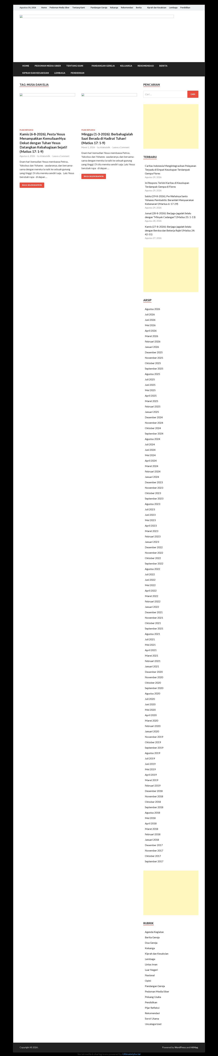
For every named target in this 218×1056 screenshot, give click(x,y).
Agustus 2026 (152, 308)
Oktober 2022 (153, 558)
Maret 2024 (151, 465)
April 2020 (151, 715)
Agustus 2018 (152, 812)
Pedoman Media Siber (59, 8)
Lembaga (173, 8)
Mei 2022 (150, 585)
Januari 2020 (152, 731)
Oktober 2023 (153, 493)
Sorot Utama (152, 1018)
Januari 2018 (152, 839)
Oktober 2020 (153, 682)
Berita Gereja (152, 937)
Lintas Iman (151, 964)
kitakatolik (45, 156)
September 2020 (154, 688)
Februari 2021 (152, 660)
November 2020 (154, 677)
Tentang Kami (78, 8)
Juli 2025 (150, 379)
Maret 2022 (151, 595)
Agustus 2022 (152, 568)
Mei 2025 (150, 390)
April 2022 (151, 590)
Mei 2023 (150, 520)
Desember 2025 (154, 352)
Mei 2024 (150, 455)
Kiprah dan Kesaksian (156, 8)
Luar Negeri (151, 969)
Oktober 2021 (153, 623)
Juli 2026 (150, 314)
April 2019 (151, 774)
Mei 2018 (150, 817)
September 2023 (154, 498)
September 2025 (154, 368)
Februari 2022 (152, 601)
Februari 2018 (152, 834)
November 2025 (154, 357)
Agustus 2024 (152, 438)
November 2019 (154, 736)
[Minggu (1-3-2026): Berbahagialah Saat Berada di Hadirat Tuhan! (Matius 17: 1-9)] (109, 111)
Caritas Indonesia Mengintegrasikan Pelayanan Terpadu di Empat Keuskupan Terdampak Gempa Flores (170, 169)
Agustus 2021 (152, 633)
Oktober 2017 (153, 855)
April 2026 (151, 330)
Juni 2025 (150, 384)
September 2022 (154, 563)
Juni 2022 (150, 579)
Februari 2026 (152, 341)
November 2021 (154, 617)
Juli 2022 (150, 574)
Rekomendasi (127, 8)
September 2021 (154, 628)
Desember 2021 (154, 612)
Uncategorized (153, 1023)
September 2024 (154, 433)
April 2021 (151, 650)
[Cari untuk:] (170, 94)
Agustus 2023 (152, 503)
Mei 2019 (150, 769)
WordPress (180, 1047)
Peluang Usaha (153, 996)
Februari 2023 (152, 536)
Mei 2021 (150, 644)
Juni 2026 (150, 319)
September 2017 (154, 861)
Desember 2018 (154, 790)
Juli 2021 (150, 639)
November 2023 (154, 487)
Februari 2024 (152, 471)
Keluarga (114, 8)
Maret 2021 (151, 655)
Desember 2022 (154, 547)
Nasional (150, 975)
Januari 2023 (152, 541)
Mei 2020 (150, 709)
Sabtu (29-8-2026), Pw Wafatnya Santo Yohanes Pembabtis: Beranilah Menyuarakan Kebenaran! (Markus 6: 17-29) (169, 200)
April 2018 (151, 823)
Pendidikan (185, 8)
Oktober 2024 (153, 428)
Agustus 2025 (152, 373)
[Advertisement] (170, 126)
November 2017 (154, 850)
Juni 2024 (150, 449)
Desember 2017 (154, 845)
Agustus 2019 (152, 752)
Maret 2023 (151, 530)
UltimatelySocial (131, 1054)
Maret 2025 (151, 400)
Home (44, 8)
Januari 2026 (152, 346)
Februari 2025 (152, 406)
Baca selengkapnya (32, 185)
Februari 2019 (152, 785)
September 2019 (154, 747)
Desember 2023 (154, 482)
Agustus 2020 (152, 693)
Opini (148, 980)
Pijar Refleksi (26, 130)
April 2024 (151, 460)
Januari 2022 (152, 606)
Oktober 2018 (153, 801)
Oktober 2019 (153, 742)
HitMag (194, 1047)
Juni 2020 (150, 704)
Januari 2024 (152, 476)
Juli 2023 (150, 509)
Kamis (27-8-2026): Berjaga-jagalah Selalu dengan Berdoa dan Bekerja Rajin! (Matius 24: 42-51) (170, 230)
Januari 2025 (152, 411)
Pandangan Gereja (99, 8)
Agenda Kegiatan (154, 931)
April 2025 (151, 395)
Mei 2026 (150, 325)
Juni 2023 (150, 514)
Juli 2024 (150, 444)
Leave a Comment (61, 156)
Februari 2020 (152, 725)
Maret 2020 (151, 720)
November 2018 (154, 796)
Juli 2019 (150, 758)
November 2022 (154, 552)
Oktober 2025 (153, 363)
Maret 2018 (151, 828)
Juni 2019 (150, 763)
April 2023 (151, 525)
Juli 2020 (150, 698)
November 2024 (154, 422)
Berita (139, 8)
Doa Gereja (151, 942)
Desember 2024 (154, 417)
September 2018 (154, 807)
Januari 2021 (152, 666)
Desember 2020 (154, 671)
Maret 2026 (151, 336)
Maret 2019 (151, 780)
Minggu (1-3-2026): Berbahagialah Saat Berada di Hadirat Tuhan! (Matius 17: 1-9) (107, 138)
